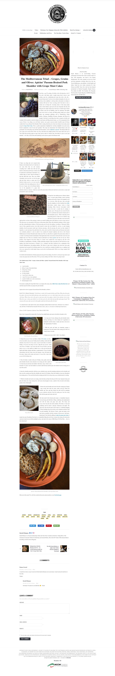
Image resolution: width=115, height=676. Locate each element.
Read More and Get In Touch (83, 97)
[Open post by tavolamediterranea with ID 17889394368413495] (75, 122)
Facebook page (57, 495)
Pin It (49, 525)
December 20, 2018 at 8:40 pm (29, 583)
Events (36, 33)
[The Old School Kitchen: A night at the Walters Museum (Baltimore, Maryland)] (63, 548)
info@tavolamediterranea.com (85, 269)
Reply (34, 569)
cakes (49, 514)
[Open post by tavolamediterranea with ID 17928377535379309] (75, 156)
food (23, 516)
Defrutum (59, 514)
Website (21, 628)
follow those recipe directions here (60, 283)
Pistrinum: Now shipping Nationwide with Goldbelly (54, 30)
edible (65, 514)
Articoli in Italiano (88, 30)
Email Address (23, 622)
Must (38, 516)
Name (21, 615)
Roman (42, 518)
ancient (24, 514)
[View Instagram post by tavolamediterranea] (78, 125)
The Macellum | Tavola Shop (61, 33)
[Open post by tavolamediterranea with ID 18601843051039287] (83, 122)
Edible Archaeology (27, 30)
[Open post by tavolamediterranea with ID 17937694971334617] (75, 140)
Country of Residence (77, 201)
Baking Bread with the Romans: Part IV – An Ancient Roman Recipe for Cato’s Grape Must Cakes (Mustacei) (36, 548)
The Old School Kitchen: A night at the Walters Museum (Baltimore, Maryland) (53, 548)
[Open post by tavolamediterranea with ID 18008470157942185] (83, 140)
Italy (66, 89)
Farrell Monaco (29, 89)
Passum (43, 516)
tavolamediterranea (74, 119)
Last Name (74, 196)
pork (48, 516)
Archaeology (37, 514)
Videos (36, 30)
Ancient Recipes (52, 89)
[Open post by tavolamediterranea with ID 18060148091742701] (91, 156)
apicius (29, 514)
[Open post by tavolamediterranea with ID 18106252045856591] (91, 140)
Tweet (33, 525)
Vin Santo (44, 339)
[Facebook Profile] (30, 533)
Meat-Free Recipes (75, 30)
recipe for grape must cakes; (62, 415)
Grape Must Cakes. (28, 126)
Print (57, 525)
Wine (47, 518)
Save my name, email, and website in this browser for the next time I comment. (36, 635)
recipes (58, 516)
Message (22, 602)
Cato (54, 514)
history (33, 516)
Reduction (65, 516)
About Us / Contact (76, 33)
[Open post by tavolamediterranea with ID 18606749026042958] (91, 122)
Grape (27, 516)
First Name (74, 191)
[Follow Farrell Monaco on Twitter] (31, 533)
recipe (53, 516)
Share (42, 525)
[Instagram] (33, 533)
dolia (68, 203)
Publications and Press (46, 33)
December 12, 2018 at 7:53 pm (25, 569)
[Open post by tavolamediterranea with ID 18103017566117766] (83, 156)
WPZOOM (69, 657)
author (85, 71)
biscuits (44, 514)
